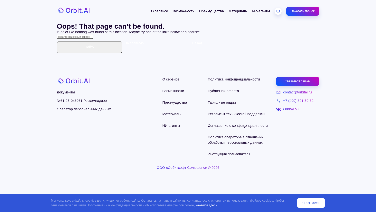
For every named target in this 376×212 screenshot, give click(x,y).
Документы (66, 92)
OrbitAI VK (291, 109)
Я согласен (311, 203)
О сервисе (159, 11)
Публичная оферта (223, 91)
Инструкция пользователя (229, 154)
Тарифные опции (222, 102)
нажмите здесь (206, 205)
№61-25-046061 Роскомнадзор (82, 101)
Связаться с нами (298, 81)
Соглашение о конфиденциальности (238, 126)
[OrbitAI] (73, 11)
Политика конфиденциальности (234, 79)
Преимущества (211, 11)
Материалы (238, 11)
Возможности (183, 11)
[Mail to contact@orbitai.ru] (278, 11)
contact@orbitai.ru (297, 92)
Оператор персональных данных (84, 109)
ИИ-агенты (261, 11)
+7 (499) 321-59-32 (298, 101)
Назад (197, 43)
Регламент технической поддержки (236, 114)
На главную (134, 43)
